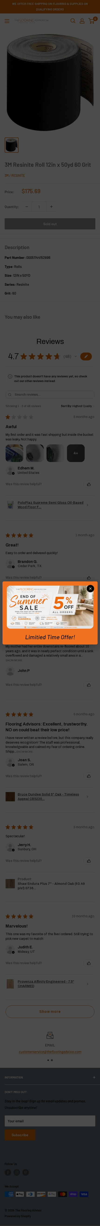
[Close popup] (90, 588)
